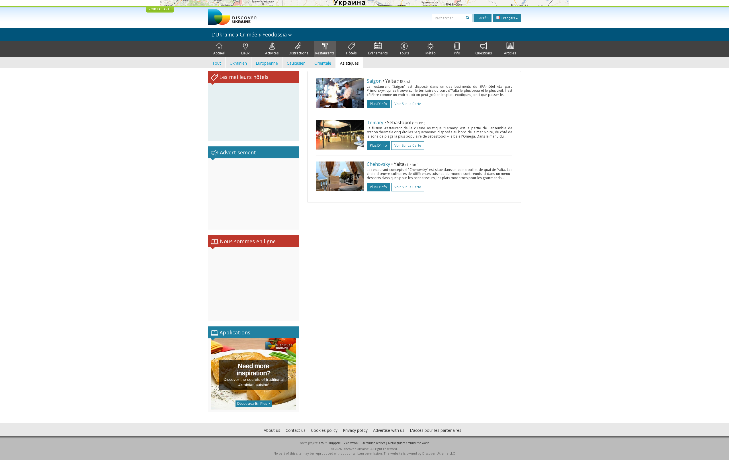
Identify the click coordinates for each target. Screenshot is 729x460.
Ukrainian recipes (373, 443)
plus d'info (378, 103)
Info (457, 53)
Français (508, 18)
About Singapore (330, 443)
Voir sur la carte (407, 103)
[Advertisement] (253, 194)
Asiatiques (349, 63)
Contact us (296, 430)
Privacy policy (355, 430)
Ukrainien (238, 63)
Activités (272, 53)
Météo (430, 53)
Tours (404, 53)
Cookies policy (324, 430)
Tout (216, 63)
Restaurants (324, 53)
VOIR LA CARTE (160, 9)
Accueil (219, 53)
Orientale (322, 63)
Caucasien (296, 63)
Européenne (267, 63)
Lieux (245, 53)
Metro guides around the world (408, 443)
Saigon (374, 81)
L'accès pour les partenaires (435, 430)
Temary (375, 122)
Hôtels (351, 53)
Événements (378, 53)
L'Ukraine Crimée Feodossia (249, 34)
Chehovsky (378, 164)
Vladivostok (351, 443)
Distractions (298, 53)
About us (272, 430)
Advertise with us (388, 430)
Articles (510, 53)
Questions (483, 53)
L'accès (482, 17)
